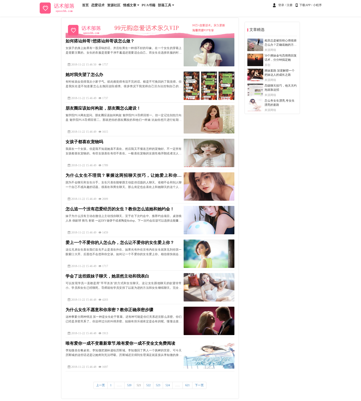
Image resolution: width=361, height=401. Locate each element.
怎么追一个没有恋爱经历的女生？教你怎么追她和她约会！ (120, 209)
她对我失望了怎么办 (84, 74)
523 (158, 385)
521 (139, 385)
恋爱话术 (98, 5)
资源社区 (114, 5)
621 (187, 385)
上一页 (100, 385)
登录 (281, 5)
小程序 (317, 5)
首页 (85, 5)
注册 (289, 5)
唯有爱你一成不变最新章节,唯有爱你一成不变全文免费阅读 (120, 343)
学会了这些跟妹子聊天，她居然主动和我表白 (107, 276)
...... (119, 385)
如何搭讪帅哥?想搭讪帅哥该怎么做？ (100, 41)
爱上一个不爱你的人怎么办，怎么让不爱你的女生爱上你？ (120, 242)
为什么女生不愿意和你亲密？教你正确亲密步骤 (109, 309)
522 (148, 385)
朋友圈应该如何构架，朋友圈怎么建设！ (103, 108)
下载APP (304, 5)
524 (167, 385)
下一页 (199, 385)
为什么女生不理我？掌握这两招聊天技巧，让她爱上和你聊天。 (124, 175)
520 (129, 385)
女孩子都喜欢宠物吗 (84, 141)
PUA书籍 (148, 5)
